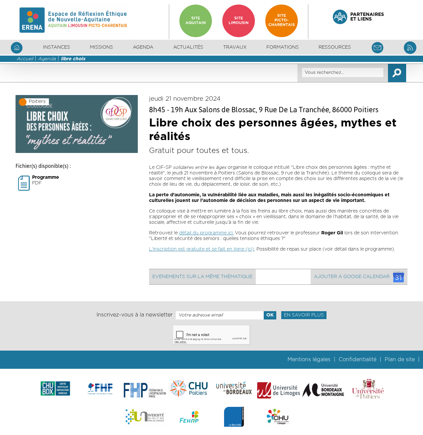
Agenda (143, 47)
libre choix (73, 59)
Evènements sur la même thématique (202, 276)
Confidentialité (357, 359)
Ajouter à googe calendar (352, 276)
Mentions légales (309, 359)
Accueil (25, 59)
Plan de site (400, 359)
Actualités (188, 47)
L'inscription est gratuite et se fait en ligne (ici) (201, 249)
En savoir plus (304, 315)
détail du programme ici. (206, 233)
